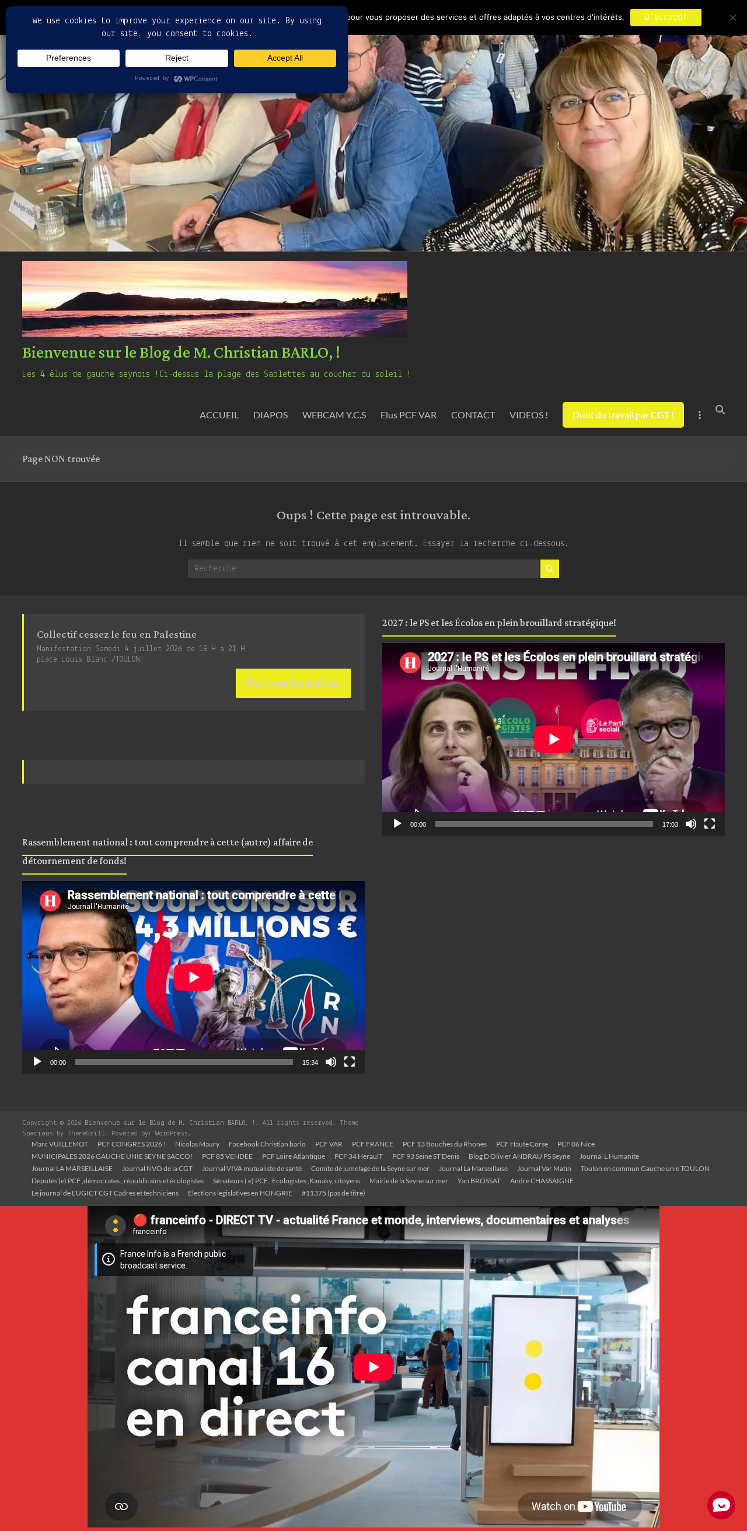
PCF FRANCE (372, 1143)
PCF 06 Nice (576, 1143)
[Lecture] (37, 1062)
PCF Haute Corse (522, 1143)
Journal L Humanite (609, 1156)
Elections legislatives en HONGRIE (240, 1193)
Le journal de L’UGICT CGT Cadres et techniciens (105, 1193)
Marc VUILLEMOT (60, 1143)
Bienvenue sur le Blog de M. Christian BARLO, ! (181, 353)
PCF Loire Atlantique (293, 1156)
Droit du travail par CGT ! (623, 414)
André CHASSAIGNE (542, 1180)
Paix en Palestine (293, 683)
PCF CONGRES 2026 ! (131, 1143)
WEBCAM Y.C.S (334, 414)
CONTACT (473, 414)
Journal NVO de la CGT (157, 1168)
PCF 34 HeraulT (358, 1156)
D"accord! (666, 17)
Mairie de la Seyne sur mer (408, 1180)
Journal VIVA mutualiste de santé (252, 1168)
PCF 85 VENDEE (227, 1156)
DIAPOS (270, 414)
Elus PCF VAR (409, 414)
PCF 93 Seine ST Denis (425, 1156)
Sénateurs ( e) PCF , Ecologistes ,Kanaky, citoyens (286, 1180)
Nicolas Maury (197, 1143)
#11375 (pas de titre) (333, 1193)
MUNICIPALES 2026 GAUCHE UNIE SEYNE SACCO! (112, 1156)
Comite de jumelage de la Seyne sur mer (370, 1168)
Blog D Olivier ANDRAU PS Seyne (519, 1156)
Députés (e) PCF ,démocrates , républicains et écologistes (118, 1180)
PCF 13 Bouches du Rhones (445, 1143)
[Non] (732, 17)
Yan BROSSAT (479, 1180)
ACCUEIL (219, 414)
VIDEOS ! (528, 414)
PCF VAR (329, 1143)
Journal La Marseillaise (473, 1168)
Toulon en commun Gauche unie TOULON (645, 1168)
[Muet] (331, 1062)
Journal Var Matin (544, 1168)
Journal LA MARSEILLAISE (72, 1168)
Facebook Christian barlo (267, 1143)
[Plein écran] (349, 1062)
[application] (193, 977)
